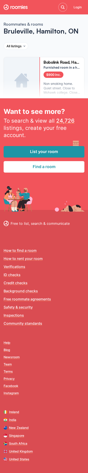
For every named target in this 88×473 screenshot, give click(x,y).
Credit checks (16, 283)
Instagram (11, 393)
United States (19, 459)
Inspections (14, 315)
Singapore (16, 435)
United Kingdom (21, 451)
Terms (8, 371)
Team (8, 364)
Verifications (14, 266)
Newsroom (12, 357)
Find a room (44, 166)
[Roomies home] (16, 7)
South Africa (18, 443)
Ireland (14, 412)
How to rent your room (23, 258)
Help (7, 343)
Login (78, 7)
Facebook (11, 386)
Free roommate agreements (27, 299)
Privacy (9, 379)
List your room (44, 151)
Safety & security (18, 307)
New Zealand (19, 428)
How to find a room (20, 250)
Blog (7, 350)
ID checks (12, 275)
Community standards (23, 323)
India (12, 420)
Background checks (21, 291)
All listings (14, 46)
